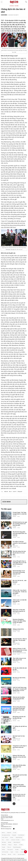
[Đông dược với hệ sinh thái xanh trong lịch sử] (6, 613)
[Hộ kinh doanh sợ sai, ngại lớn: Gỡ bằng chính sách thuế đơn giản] (6, 525)
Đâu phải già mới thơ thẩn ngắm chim (20, 775)
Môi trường (4, 842)
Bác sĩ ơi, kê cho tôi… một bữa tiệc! (19, 581)
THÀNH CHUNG (15, 545)
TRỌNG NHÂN (15, 536)
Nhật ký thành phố (17, 842)
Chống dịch (20, 491)
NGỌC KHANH (15, 777)
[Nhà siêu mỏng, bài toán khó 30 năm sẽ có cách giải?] (6, 554)
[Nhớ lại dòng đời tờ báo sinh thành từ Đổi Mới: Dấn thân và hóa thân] (6, 710)
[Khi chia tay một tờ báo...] (6, 681)
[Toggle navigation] (2, 2)
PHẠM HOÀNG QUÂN (16, 612)
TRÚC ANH (14, 798)
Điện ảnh (9, 854)
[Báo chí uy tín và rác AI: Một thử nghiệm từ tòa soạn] (6, 797)
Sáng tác (15, 844)
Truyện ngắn (23, 849)
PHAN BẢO (14, 583)
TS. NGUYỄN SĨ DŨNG (16, 699)
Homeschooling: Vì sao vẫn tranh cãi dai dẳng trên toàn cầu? (19, 572)
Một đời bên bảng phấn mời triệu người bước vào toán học (20, 533)
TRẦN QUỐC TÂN (15, 670)
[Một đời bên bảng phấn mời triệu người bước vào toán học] (6, 535)
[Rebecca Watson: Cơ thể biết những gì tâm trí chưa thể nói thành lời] (6, 652)
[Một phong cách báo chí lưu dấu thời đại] (6, 720)
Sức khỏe (21, 844)
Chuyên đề (9, 832)
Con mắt (14, 832)
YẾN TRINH (14, 758)
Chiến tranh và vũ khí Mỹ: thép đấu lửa (20, 600)
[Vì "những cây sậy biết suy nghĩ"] (6, 729)
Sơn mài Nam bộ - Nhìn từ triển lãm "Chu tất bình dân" (20, 640)
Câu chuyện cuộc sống (6, 835)
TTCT (13, 748)
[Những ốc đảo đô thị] (6, 632)
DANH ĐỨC (14, 602)
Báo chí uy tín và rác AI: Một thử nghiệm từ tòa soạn (19, 796)
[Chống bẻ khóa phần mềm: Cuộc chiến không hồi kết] (6, 788)
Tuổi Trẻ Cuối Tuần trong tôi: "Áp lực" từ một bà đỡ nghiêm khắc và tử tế (19, 689)
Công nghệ (14, 835)
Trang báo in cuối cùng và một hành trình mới (20, 746)
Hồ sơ (3, 839)
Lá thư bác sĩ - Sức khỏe (14, 5)
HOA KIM (14, 788)
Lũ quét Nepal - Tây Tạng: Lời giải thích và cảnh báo (20, 513)
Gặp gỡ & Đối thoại (19, 837)
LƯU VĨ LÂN (14, 719)
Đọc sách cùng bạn (21, 854)
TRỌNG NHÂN (15, 767)
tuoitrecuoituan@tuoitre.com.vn (7, 820)
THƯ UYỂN (14, 623)
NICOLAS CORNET (16, 678)
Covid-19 (14, 491)
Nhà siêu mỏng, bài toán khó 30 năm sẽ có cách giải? (19, 553)
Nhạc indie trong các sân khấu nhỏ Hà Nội (19, 659)
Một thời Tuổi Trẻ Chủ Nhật (19, 736)
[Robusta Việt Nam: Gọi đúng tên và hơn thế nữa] (6, 758)
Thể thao (3, 849)
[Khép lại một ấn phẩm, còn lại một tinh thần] (6, 700)
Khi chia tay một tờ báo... (19, 677)
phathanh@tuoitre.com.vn (6, 826)
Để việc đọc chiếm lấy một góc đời (20, 668)
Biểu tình (6, 491)
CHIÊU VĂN (14, 515)
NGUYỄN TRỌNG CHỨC (16, 738)
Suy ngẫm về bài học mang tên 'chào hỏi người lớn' (19, 543)
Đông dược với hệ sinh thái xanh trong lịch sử (19, 610)
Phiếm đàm (4, 844)
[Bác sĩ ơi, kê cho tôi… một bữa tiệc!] (6, 583)
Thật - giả (9, 847)
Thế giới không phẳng (17, 847)
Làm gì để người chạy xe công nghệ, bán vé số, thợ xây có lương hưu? (19, 562)
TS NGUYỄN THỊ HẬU (16, 691)
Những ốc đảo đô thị (18, 629)
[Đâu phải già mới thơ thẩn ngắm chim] (6, 778)
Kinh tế (7, 839)
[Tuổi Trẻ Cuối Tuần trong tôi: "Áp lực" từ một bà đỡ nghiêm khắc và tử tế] (6, 690)
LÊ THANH (14, 526)
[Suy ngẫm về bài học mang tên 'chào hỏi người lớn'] (6, 545)
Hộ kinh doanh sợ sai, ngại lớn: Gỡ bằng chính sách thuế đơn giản (20, 523)
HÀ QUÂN (14, 565)
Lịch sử (23, 839)
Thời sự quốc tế (10, 849)
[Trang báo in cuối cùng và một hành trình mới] (6, 749)
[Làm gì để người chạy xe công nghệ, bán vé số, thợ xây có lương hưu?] (6, 564)
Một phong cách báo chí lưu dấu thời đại (19, 717)
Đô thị (14, 854)
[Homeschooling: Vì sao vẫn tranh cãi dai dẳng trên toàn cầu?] (6, 574)
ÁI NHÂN (14, 555)
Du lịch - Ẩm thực (5, 837)
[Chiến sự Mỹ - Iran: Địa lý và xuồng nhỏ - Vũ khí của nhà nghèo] (6, 593)
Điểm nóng (4, 854)
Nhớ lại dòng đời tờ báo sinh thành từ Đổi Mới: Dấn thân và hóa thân (19, 708)
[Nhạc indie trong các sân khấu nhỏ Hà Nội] (6, 661)
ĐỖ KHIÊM (14, 594)
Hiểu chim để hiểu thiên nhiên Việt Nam (19, 765)
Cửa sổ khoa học (21, 835)
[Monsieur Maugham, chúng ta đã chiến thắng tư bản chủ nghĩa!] (6, 622)
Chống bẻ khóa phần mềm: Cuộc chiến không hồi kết (19, 786)
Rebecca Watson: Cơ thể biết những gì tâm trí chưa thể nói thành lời (20, 650)
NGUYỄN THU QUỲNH (16, 630)
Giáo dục (11, 837)
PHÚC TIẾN (14, 711)
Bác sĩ (10, 491)
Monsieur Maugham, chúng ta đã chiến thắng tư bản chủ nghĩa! (19, 621)
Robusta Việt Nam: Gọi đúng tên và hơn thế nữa (19, 756)
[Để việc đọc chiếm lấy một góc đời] (6, 671)
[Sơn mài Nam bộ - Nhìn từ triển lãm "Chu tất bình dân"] (6, 642)
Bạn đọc (3, 832)
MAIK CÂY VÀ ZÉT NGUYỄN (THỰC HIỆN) (19, 652)
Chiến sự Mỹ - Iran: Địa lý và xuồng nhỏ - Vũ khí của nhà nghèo (20, 591)
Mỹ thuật (9, 842)
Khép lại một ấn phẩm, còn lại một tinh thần (19, 697)
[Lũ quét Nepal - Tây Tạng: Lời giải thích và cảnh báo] (6, 515)
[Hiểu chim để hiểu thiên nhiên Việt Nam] (6, 768)
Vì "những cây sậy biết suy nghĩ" (20, 727)
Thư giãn (3, 847)
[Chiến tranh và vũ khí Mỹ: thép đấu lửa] (6, 603)
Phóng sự (10, 844)
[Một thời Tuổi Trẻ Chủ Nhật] (6, 739)
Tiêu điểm (17, 849)
